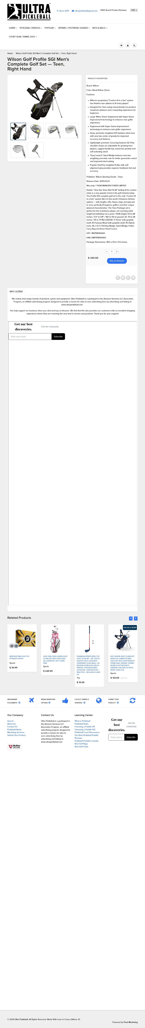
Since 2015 (64, 11)
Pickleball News (14, 730)
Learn (12, 28)
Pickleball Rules (82, 724)
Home (10, 53)
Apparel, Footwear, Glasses (73, 28)
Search (10, 721)
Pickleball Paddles (30, 28)
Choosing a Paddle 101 (85, 727)
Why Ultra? (16, 291)
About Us (11, 724)
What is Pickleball (82, 721)
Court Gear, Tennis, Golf (22, 37)
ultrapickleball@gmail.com (86, 11)
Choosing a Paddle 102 (85, 730)
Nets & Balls (98, 28)
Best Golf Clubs (81, 747)
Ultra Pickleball (21, 1019)
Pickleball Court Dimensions (87, 732)
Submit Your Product (16, 735)
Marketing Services (15, 732)
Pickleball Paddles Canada (86, 741)
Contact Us (12, 727)
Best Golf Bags (81, 744)
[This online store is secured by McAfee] (14, 747)
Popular (49, 28)
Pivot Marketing (131, 1022)
